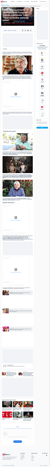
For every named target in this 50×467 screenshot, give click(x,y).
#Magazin (14, 30)
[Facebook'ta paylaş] (25, 30)
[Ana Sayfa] (4, 1)
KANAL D (32, 457)
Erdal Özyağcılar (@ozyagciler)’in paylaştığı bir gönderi (15, 109)
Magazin (7, 4)
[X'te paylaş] (22, 30)
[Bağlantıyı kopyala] (31, 30)
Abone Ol (42, 127)
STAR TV (32, 460)
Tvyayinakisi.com (7, 22)
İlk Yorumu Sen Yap (18, 441)
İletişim (41, 465)
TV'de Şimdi (22, 456)
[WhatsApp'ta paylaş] (28, 30)
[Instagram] (47, 455)
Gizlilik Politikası (45, 465)
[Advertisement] (18, 40)
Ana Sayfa (3, 4)
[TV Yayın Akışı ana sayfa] (6, 454)
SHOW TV (32, 456)
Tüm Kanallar (22, 457)
